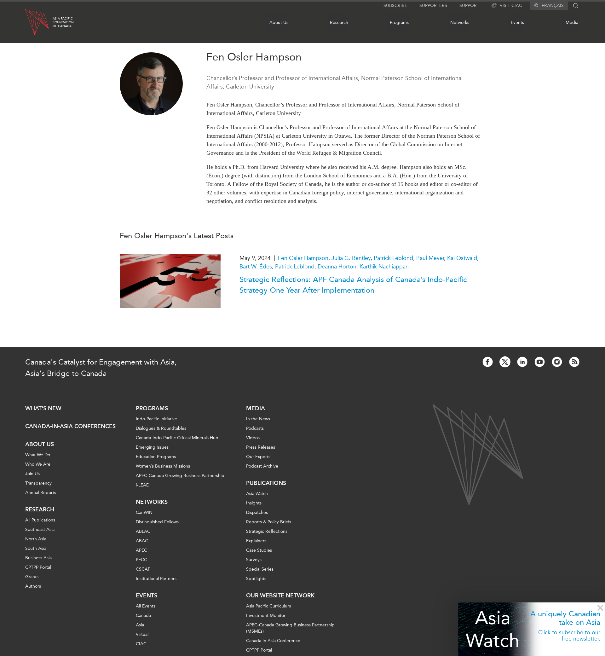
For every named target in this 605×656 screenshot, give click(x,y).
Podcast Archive (262, 466)
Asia (140, 625)
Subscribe (395, 5)
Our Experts (258, 456)
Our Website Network (280, 595)
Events (517, 22)
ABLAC (143, 531)
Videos (253, 437)
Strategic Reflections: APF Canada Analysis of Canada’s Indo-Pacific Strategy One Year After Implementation (353, 285)
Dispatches (257, 512)
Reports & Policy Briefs (268, 522)
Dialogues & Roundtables (161, 428)
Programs (399, 22)
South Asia (35, 548)
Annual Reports (40, 492)
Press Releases (260, 447)
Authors (33, 586)
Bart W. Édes (255, 266)
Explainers (256, 541)
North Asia (35, 539)
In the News (258, 419)
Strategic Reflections (266, 531)
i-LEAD (142, 485)
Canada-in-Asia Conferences (70, 426)
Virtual (142, 634)
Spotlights (256, 578)
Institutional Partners (156, 578)
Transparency (38, 483)
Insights (254, 503)
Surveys (254, 559)
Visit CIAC (511, 5)
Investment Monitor (265, 615)
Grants (31, 576)
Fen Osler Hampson (303, 258)
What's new (43, 408)
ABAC (142, 541)
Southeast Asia (40, 529)
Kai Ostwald (462, 258)
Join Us (32, 473)
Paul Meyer (430, 258)
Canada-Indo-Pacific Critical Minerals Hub (177, 437)
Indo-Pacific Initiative (156, 419)
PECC (141, 559)
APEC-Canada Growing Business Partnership (180, 475)
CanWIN (144, 512)
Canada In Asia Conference (273, 640)
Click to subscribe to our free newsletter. (569, 635)
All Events (145, 606)
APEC (141, 550)
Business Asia (38, 558)
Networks (459, 22)
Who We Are (37, 464)
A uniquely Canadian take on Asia (565, 617)
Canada (143, 615)
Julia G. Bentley (351, 258)
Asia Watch (492, 629)
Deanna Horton (337, 266)
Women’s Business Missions (163, 466)
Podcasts (255, 428)
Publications (266, 483)
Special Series (260, 569)
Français (553, 5)
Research (339, 22)
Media (572, 22)
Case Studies (259, 550)
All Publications (40, 520)
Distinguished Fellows (157, 522)
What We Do (37, 454)
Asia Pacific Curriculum (268, 606)
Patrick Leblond (393, 258)
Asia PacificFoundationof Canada (63, 22)
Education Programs (156, 456)
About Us (278, 22)
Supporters (433, 5)
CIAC (141, 644)
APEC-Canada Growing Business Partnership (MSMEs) (290, 628)
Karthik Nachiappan (384, 266)
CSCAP (143, 569)
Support (469, 5)
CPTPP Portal (38, 567)
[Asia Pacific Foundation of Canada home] (37, 22)
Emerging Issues (152, 447)
